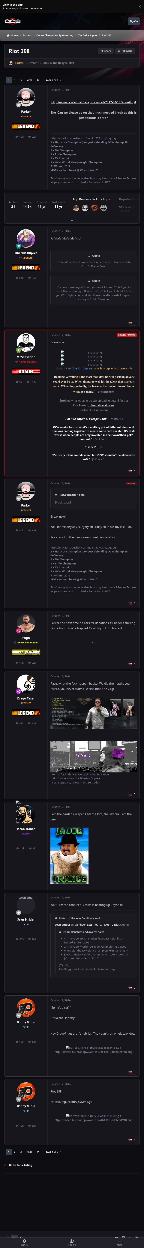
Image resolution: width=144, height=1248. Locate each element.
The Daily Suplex (63, 63)
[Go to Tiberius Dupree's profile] (26, 238)
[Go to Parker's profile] (11, 63)
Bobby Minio (26, 1022)
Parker (26, 112)
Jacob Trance (26, 829)
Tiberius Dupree (26, 253)
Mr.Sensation (26, 357)
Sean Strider (26, 920)
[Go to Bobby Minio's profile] (94, 208)
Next (29, 80)
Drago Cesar (26, 698)
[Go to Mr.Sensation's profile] (103, 208)
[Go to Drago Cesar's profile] (26, 684)
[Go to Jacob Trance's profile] (26, 814)
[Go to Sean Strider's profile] (26, 905)
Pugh (26, 638)
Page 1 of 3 (52, 80)
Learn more (7, 6)
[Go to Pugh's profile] (76, 208)
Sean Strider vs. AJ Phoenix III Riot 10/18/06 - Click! (86, 924)
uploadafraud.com (101, 405)
